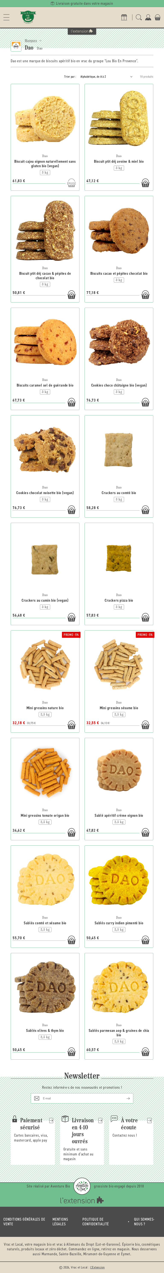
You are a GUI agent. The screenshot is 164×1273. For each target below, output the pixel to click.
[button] (6, 17)
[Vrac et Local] (28, 17)
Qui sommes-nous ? (144, 1222)
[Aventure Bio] (82, 1186)
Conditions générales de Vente (24, 1222)
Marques (31, 41)
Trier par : (70, 77)
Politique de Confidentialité (95, 1222)
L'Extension (97, 1267)
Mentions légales (60, 1222)
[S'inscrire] (125, 1098)
